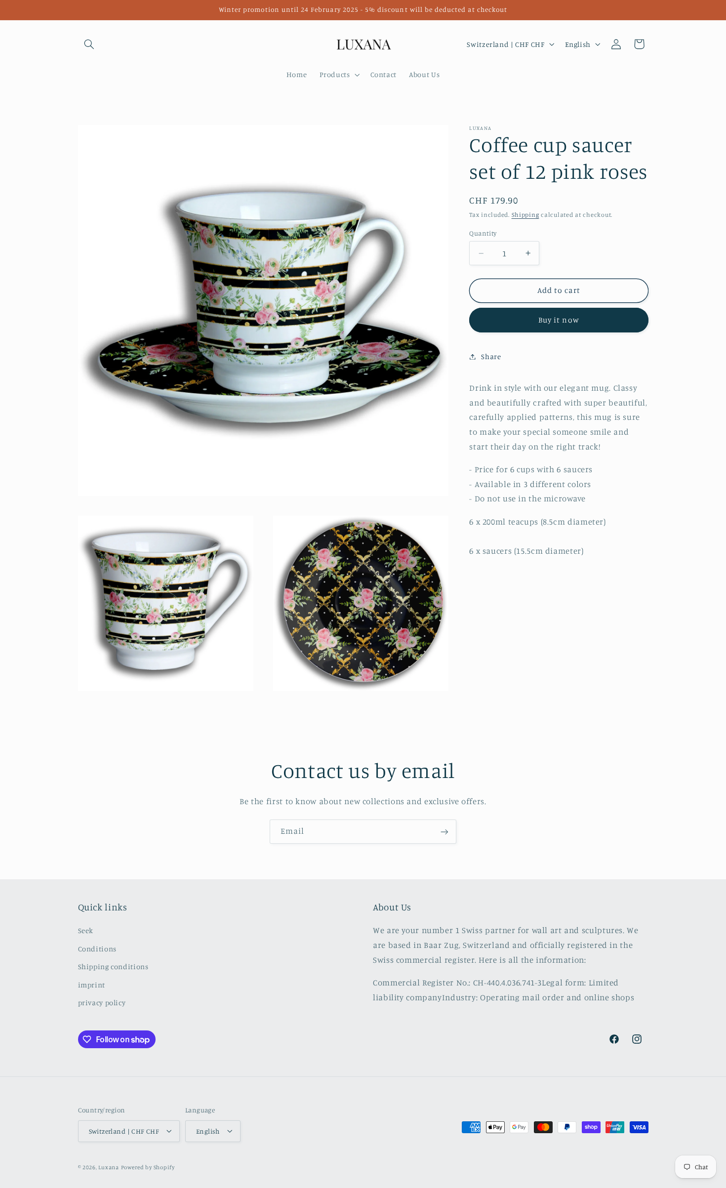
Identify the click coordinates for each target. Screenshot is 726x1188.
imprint (91, 985)
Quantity (482, 233)
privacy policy (102, 1002)
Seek (86, 931)
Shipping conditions (113, 967)
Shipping (525, 214)
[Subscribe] (444, 831)
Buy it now (558, 320)
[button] (89, 44)
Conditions (97, 948)
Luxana (108, 1166)
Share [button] (491, 356)
